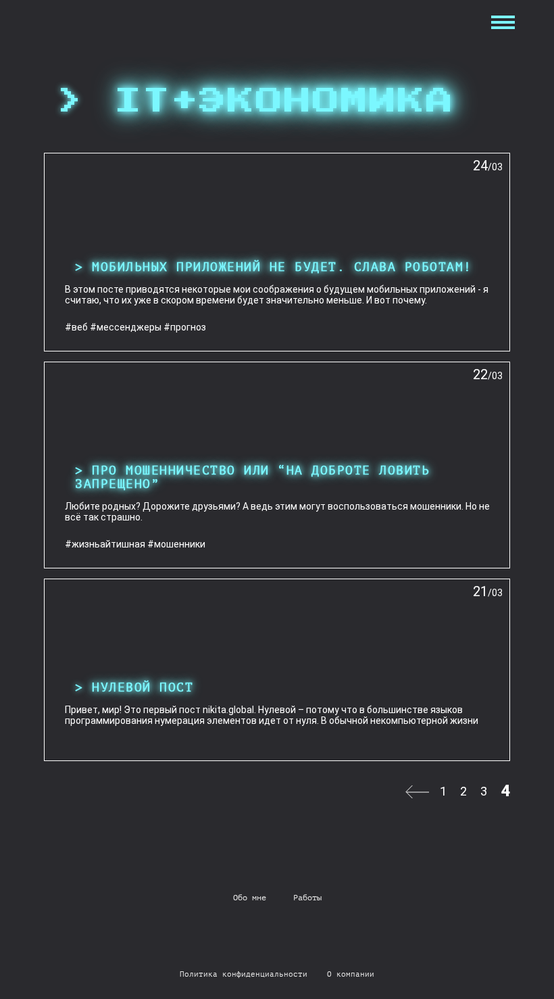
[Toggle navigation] (501, 25)
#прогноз (184, 327)
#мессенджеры (125, 327)
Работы (307, 897)
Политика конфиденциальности (243, 974)
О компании (350, 974)
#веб (76, 327)
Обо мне (249, 897)
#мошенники (176, 544)
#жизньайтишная (105, 544)
